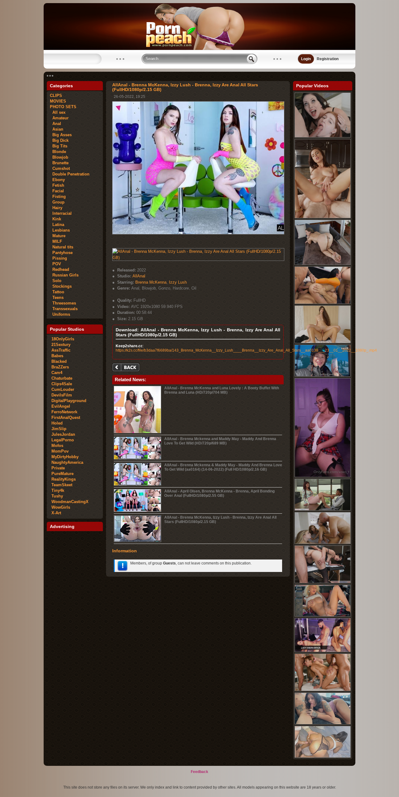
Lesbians (60, 230)
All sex (57, 112)
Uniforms (60, 314)
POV (55, 264)
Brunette (59, 163)
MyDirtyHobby (65, 456)
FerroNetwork (64, 412)
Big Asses (61, 134)
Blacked (59, 361)
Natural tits (61, 247)
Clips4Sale (61, 384)
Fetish (57, 185)
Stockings (61, 286)
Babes (57, 355)
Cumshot (60, 168)
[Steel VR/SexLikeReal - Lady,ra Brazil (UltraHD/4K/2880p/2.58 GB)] (323, 651)
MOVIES (58, 101)
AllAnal (138, 276)
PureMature (62, 473)
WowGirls (60, 507)
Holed (57, 423)
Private (58, 468)
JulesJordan (63, 434)
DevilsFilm (61, 395)
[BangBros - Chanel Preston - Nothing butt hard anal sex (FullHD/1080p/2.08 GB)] (323, 264)
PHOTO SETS (63, 106)
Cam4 (56, 372)
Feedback (199, 772)
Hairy (56, 207)
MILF (56, 241)
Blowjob (59, 157)
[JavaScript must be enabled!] (127, 367)
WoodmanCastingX (70, 501)
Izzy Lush (178, 282)
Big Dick (59, 140)
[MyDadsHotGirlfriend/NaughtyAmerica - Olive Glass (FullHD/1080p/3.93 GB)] (323, 582)
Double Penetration (69, 174)
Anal (55, 123)
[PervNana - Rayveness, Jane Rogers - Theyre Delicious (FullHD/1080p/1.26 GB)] (323, 136)
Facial (57, 191)
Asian (56, 129)
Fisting (58, 196)
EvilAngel (60, 406)
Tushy (57, 496)
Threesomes (63, 303)
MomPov (60, 451)
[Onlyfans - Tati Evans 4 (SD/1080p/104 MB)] (323, 476)
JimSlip (58, 428)
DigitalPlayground (68, 400)
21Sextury (60, 344)
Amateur (59, 118)
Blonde (58, 151)
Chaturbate (61, 378)
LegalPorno (62, 440)
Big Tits (58, 146)
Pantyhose (61, 252)
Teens (57, 297)
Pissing (58, 258)
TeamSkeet (61, 485)
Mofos (57, 445)
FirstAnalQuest (65, 417)
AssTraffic (60, 350)
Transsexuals (64, 308)
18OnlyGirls (62, 339)
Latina (57, 224)
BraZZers (60, 367)
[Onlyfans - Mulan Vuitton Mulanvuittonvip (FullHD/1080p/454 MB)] (323, 723)
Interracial (61, 213)
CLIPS (56, 95)
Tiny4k (57, 490)
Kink (55, 219)
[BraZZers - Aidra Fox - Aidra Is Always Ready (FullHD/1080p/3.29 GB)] (323, 217)
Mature (57, 235)
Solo (55, 280)
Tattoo (57, 292)
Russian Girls (64, 275)
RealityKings (63, 479)
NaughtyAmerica (67, 462)
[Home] (199, 48)
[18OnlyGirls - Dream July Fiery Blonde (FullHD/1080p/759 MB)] (323, 615)
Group (57, 202)
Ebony (57, 179)
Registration (328, 59)
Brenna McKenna (150, 282)
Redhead (59, 269)
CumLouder (62, 389)
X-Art (56, 513)
